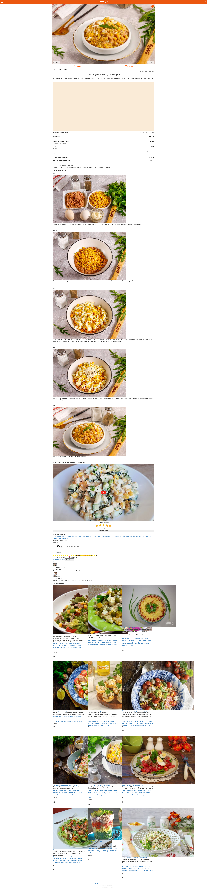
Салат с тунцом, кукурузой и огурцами (99, 785)
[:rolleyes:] (75, 555)
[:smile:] (71, 555)
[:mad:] (73, 555)
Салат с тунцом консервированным (132, 785)
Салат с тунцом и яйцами (129, 627)
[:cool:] (67, 555)
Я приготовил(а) (103, 530)
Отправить (70, 559)
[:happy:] (65, 555)
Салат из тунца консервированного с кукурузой (136, 711)
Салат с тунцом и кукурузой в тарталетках (100, 711)
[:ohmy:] (59, 555)
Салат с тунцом (140, 536)
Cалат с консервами (93, 631)
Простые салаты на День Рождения (63, 536)
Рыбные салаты (118, 536)
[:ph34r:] (79, 555)
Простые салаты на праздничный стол (85, 536)
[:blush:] (77, 555)
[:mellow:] (91, 555)
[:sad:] (57, 555)
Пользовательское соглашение (103, 885)
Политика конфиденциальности (103, 887)
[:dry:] (63, 555)
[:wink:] (54, 555)
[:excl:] (85, 555)
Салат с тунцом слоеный (95, 841)
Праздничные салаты (129, 536)
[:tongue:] (93, 555)
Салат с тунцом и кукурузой (105, 536)
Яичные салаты (63, 538)
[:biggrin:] (96, 555)
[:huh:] (83, 555)
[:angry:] (94, 555)
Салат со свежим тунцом (60, 850)
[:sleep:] (61, 555)
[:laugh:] (89, 555)
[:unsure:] (81, 555)
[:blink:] (87, 555)
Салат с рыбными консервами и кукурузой (134, 857)
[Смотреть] (103, 492)
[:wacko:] (56, 555)
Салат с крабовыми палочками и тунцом (65, 785)
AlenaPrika (151, 71)
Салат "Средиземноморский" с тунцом (64, 711)
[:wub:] (69, 555)
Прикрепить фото (59, 559)
